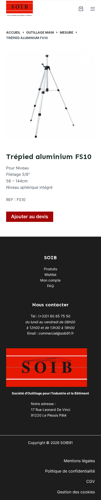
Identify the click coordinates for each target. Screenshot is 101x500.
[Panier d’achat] (81, 9)
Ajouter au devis (29, 216)
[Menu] (92, 9)
